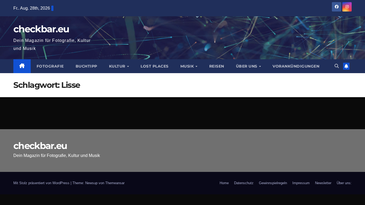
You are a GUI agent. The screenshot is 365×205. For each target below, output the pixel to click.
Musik (187, 66)
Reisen (216, 66)
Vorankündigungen (296, 66)
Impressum (301, 183)
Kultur (118, 66)
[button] (337, 66)
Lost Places (155, 66)
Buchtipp (86, 66)
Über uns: (344, 183)
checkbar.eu (41, 29)
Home (224, 183)
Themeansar (115, 183)
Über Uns (247, 66)
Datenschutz (244, 183)
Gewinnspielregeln (273, 183)
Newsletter (323, 183)
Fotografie (50, 66)
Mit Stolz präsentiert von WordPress (42, 183)
